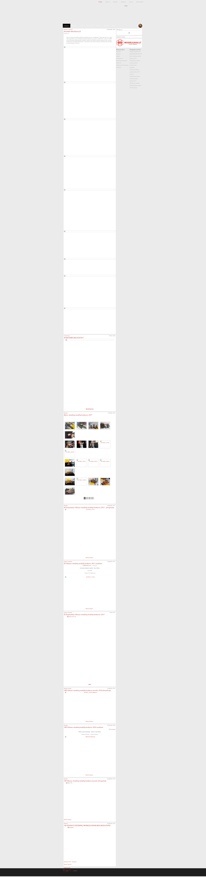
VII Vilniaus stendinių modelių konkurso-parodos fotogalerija (85, 781)
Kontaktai (115, 2)
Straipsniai (106, 25)
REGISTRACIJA (90, 409)
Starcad (64, 870)
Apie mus (108, 2)
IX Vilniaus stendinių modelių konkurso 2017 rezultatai (83, 563)
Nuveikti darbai (139, 2)
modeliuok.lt (67, 869)
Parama (131, 2)
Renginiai (74, 25)
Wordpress (71, 870)
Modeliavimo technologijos (122, 65)
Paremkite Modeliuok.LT (72, 31)
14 (92, 498)
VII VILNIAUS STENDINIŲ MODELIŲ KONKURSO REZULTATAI (87, 825)
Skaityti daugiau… (90, 557)
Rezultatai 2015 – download (70, 861)
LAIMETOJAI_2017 (87, 565)
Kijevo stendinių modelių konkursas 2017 (78, 415)
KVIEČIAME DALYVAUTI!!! (74, 338)
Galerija (81, 25)
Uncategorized (90, 25)
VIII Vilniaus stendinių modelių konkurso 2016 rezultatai (83, 727)
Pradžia (100, 2)
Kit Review (98, 25)
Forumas (114, 25)
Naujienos (66, 25)
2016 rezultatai (112, 729)
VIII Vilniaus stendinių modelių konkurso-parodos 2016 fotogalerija (87, 690)
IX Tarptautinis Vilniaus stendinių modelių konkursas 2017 (84, 614)
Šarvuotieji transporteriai (121, 60)
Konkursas (123, 2)
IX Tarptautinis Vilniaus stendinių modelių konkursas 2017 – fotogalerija (89, 507)
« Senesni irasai (66, 867)
